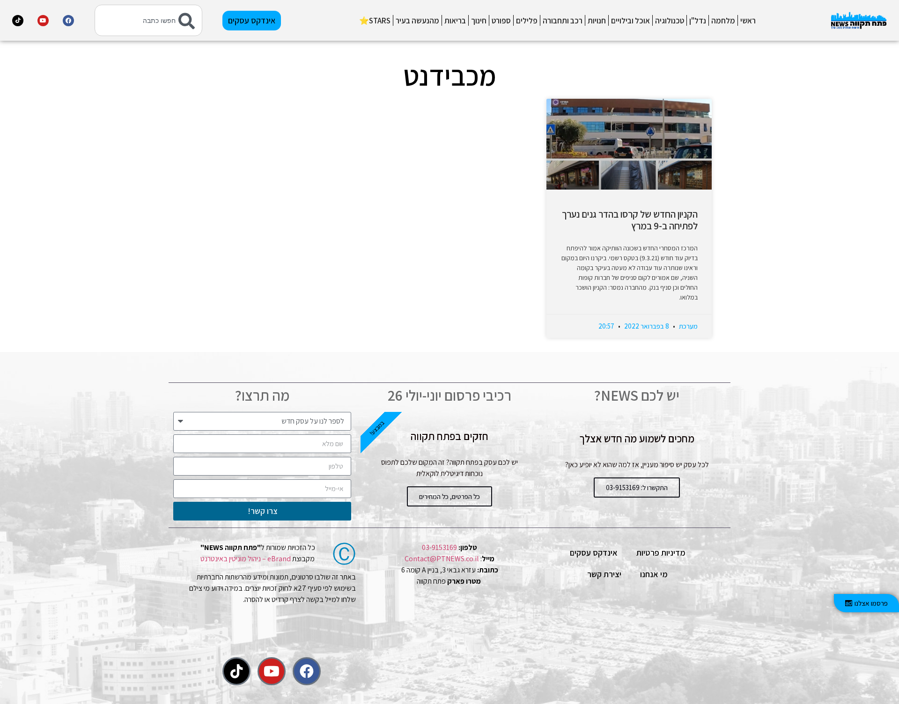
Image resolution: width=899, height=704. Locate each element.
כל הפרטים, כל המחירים (449, 496)
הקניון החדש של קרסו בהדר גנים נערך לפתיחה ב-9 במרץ (630, 220)
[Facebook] (68, 20)
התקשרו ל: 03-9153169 (637, 487)
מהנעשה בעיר (417, 20)
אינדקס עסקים (594, 552)
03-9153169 (439, 547)
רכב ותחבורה (562, 20)
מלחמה (723, 20)
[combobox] (148, 20)
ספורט (501, 20)
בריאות (455, 20)
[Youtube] (43, 20)
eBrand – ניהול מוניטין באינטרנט (245, 559)
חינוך (478, 20)
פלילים (527, 20)
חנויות (597, 20)
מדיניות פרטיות (660, 552)
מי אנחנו (654, 574)
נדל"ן (697, 20)
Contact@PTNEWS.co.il (442, 559)
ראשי (748, 20)
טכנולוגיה (669, 20)
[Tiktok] (17, 20)
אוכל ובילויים (630, 20)
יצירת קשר (604, 574)
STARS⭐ (375, 20)
